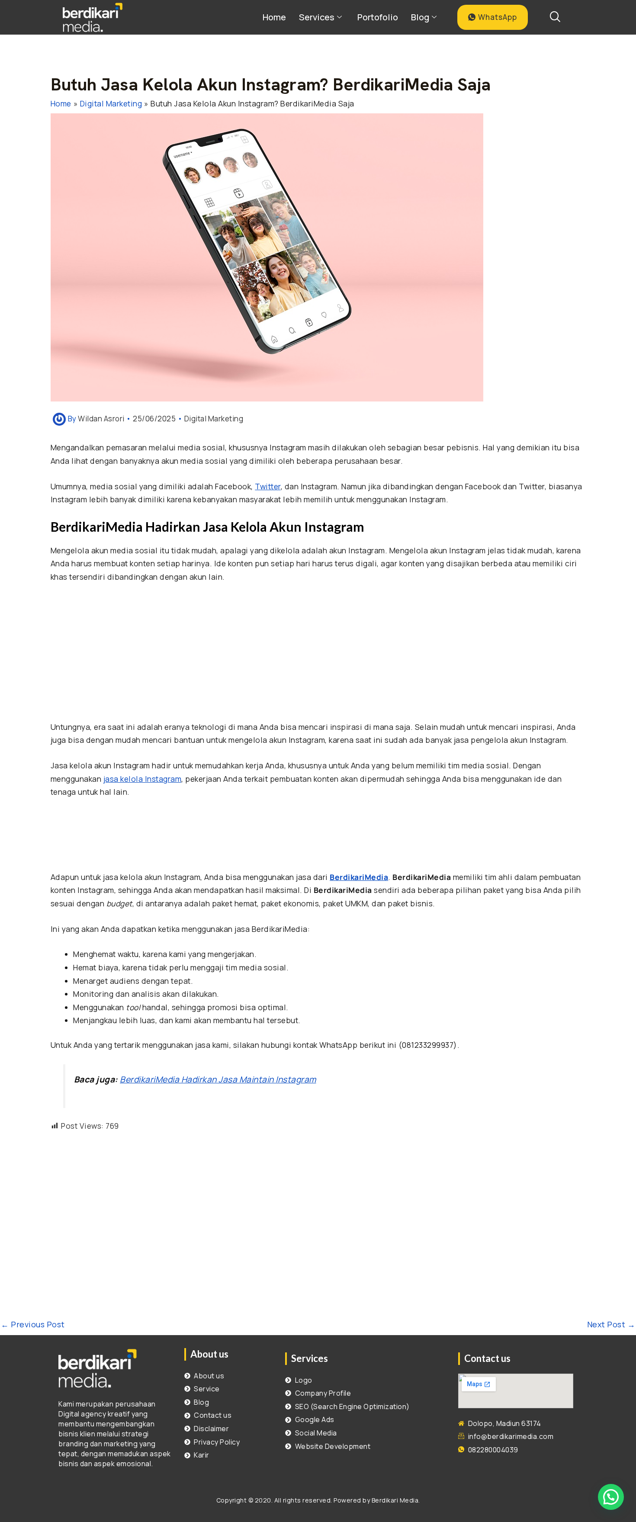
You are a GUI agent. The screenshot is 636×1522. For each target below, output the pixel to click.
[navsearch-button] (554, 17)
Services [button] (316, 17)
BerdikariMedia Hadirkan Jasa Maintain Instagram (218, 1079)
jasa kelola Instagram (142, 779)
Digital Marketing (214, 419)
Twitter (268, 486)
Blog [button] (420, 17)
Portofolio (377, 17)
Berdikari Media (395, 1500)
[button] (611, 1497)
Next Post (611, 1324)
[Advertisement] (318, 656)
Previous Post (33, 1324)
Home (274, 17)
